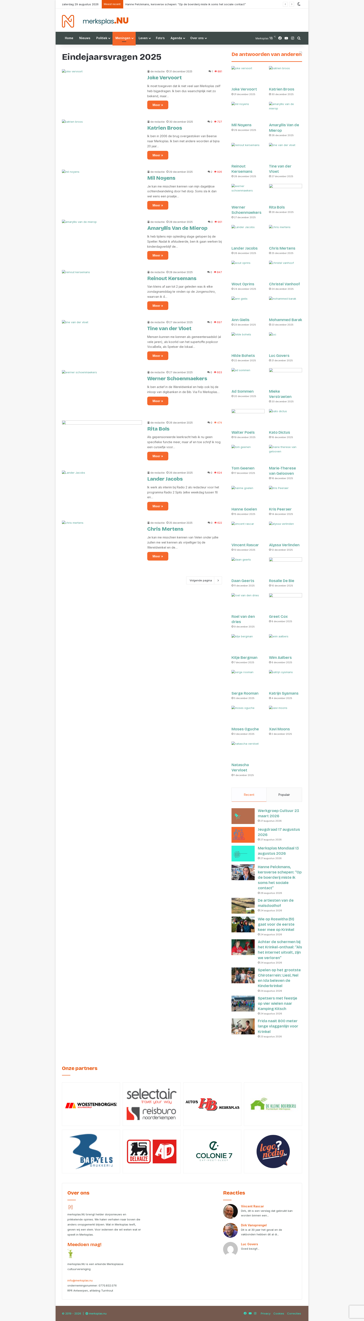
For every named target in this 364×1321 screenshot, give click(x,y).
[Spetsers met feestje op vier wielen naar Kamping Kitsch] (243, 1003)
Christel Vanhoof (284, 284)
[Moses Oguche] (248, 715)
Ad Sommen (243, 391)
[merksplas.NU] (95, 21)
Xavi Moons (279, 729)
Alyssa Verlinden (284, 545)
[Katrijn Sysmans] (285, 679)
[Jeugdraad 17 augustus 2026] (243, 835)
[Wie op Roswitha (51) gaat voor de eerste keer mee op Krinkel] (243, 924)
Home (69, 38)
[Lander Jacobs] (102, 493)
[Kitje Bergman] (248, 643)
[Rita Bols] (102, 442)
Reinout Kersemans (172, 278)
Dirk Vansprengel (254, 1225)
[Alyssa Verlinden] (285, 531)
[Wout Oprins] (248, 270)
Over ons (197, 38)
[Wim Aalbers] (285, 643)
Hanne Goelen (244, 509)
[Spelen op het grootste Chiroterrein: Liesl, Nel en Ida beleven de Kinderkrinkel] (243, 975)
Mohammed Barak (285, 320)
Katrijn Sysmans (283, 693)
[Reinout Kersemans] (102, 292)
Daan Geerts (243, 580)
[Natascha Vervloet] (248, 751)
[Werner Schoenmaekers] (102, 392)
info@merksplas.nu (80, 1280)
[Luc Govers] (285, 341)
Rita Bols (158, 429)
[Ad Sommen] (248, 377)
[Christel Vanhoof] (285, 270)
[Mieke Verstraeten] (285, 377)
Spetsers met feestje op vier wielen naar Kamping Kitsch (277, 1003)
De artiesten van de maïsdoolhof (147, 4)
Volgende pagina (201, 580)
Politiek (101, 38)
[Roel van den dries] (248, 602)
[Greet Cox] (285, 602)
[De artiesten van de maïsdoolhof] (243, 906)
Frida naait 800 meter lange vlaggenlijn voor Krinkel (278, 1026)
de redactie (157, 71)
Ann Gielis (240, 320)
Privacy (265, 1313)
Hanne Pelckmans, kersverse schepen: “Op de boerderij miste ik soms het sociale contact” (280, 877)
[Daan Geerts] (248, 566)
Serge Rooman (245, 693)
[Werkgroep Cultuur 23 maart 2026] (243, 816)
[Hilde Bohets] (248, 341)
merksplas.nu (98, 1313)
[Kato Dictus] (285, 418)
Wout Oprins (243, 284)
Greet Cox (278, 616)
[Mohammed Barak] (285, 305)
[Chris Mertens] (102, 543)
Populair (284, 795)
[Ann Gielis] (248, 305)
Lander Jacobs (165, 479)
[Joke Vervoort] (102, 91)
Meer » (158, 105)
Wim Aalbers (280, 657)
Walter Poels (243, 432)
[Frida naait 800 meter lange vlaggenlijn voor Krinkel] (243, 1026)
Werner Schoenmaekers (177, 378)
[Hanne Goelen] (248, 495)
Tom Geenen (243, 468)
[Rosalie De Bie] (285, 566)
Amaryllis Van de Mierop (177, 228)
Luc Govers (279, 355)
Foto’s (160, 38)
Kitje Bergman (244, 657)
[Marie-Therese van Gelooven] (285, 454)
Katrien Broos (164, 128)
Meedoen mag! (84, 1244)
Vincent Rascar (245, 545)
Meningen (122, 38)
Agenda (176, 38)
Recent (249, 795)
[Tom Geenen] (248, 454)
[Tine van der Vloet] (102, 342)
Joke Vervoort (164, 78)
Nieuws (84, 38)
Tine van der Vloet (169, 328)
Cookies (278, 1313)
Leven (143, 38)
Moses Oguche (245, 729)
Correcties (294, 1313)
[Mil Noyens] (102, 192)
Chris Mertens (165, 529)
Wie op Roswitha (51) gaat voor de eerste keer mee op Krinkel (276, 924)
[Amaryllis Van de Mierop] (102, 242)
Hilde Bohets (243, 355)
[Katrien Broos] (102, 142)
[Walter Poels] (248, 418)
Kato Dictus (279, 432)
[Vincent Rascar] (248, 531)
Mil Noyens (161, 178)
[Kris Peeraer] (285, 495)
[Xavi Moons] (285, 715)
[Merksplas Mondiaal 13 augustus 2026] (243, 853)
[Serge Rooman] (248, 679)
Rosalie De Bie (281, 580)
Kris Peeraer (280, 509)
